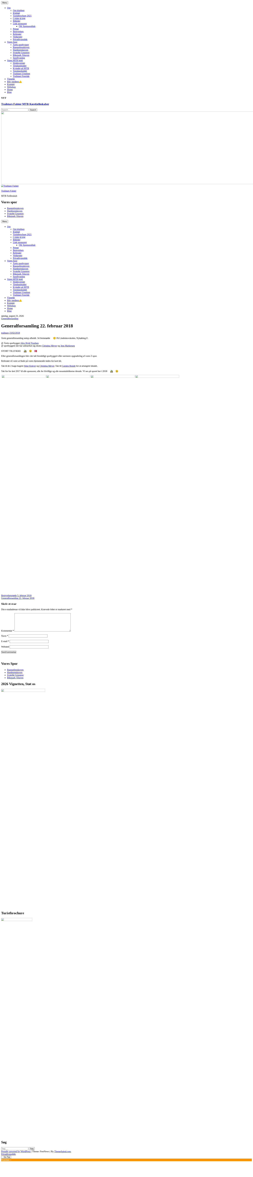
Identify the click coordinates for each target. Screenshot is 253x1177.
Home (10, 89)
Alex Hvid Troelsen (29, 343)
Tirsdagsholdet (19, 65)
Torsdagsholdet (20, 71)
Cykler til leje (19, 18)
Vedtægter (17, 37)
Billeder (16, 21)
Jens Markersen (67, 346)
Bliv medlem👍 (14, 81)
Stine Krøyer (30, 366)
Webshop (11, 87)
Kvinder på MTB (21, 68)
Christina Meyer (49, 346)
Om (9, 8)
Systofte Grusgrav (21, 52)
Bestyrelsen (18, 31)
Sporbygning (19, 58)
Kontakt (10, 84)
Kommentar (7, 631)
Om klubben (18, 10)
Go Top (7, 1157)
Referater (17, 34)
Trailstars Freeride (21, 76)
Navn (4, 636)
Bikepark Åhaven (21, 55)
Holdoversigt (19, 63)
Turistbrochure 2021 (22, 15)
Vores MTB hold (15, 60)
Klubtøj (16, 13)
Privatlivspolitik (20, 39)
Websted (5, 646)
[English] (5, 657)
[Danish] (2, 657)
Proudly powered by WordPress (16, 1151)
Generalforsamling (9, 318)
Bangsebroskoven (21, 47)
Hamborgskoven (20, 50)
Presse (16, 29)
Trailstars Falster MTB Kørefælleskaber (25, 104)
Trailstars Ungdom (21, 73)
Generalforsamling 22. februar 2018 (17, 598)
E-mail (5, 641)
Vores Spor (12, 42)
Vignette (11, 79)
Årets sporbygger (21, 44)
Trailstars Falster (8, 191)
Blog (9, 92)
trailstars (5, 333)
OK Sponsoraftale (27, 26)
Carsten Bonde (69, 366)
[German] (8, 657)
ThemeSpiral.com (62, 1151)
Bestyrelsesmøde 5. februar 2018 (16, 595)
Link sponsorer (20, 23)
